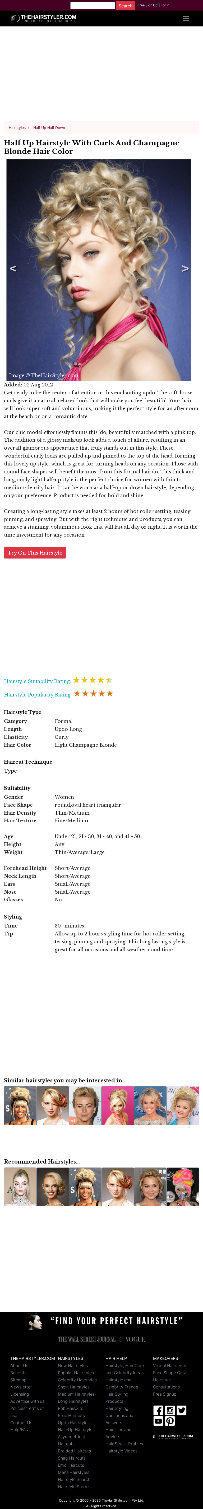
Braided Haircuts (74, 1450)
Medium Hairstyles (76, 1394)
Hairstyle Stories (74, 1486)
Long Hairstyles (73, 1401)
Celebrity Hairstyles (77, 1379)
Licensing (19, 1394)
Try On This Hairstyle (35, 553)
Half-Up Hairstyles (76, 1429)
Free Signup (165, 1394)
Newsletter (21, 1387)
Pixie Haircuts (71, 1415)
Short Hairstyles (74, 1387)
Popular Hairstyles (76, 1372)
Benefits (18, 1372)
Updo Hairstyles (74, 1422)
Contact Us (21, 1422)
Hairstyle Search (74, 1479)
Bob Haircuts (70, 1408)
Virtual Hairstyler (169, 1365)
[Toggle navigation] (186, 18)
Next (184, 270)
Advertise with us (27, 1401)
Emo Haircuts (71, 1465)
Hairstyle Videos (121, 1450)
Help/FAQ (19, 1429)
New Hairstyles (73, 1365)
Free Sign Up (148, 5)
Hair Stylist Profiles (124, 1443)
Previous (12, 270)
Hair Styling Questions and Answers (119, 1415)
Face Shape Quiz (169, 1372)
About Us (19, 1365)
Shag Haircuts (72, 1458)
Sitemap (18, 1379)
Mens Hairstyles (73, 1472)
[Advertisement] (101, 76)
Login (165, 5)
